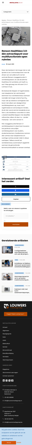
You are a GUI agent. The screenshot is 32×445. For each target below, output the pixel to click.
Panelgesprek (7, 334)
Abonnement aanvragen (10, 372)
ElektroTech (6, 343)
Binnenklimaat (7, 350)
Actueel (5, 327)
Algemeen (6, 330)
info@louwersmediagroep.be (13, 422)
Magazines (6, 369)
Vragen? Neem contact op (15, 314)
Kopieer (16, 199)
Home (4, 20)
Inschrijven (16, 224)
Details (19, 442)
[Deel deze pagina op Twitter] (15, 186)
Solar (4, 337)
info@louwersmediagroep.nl (13, 400)
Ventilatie (6, 356)
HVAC (3, 64)
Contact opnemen (8, 376)
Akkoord (9, 442)
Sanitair (5, 347)
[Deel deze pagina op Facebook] (15, 190)
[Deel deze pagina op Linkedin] (15, 194)
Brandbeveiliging (8, 353)
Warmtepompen (8, 360)
